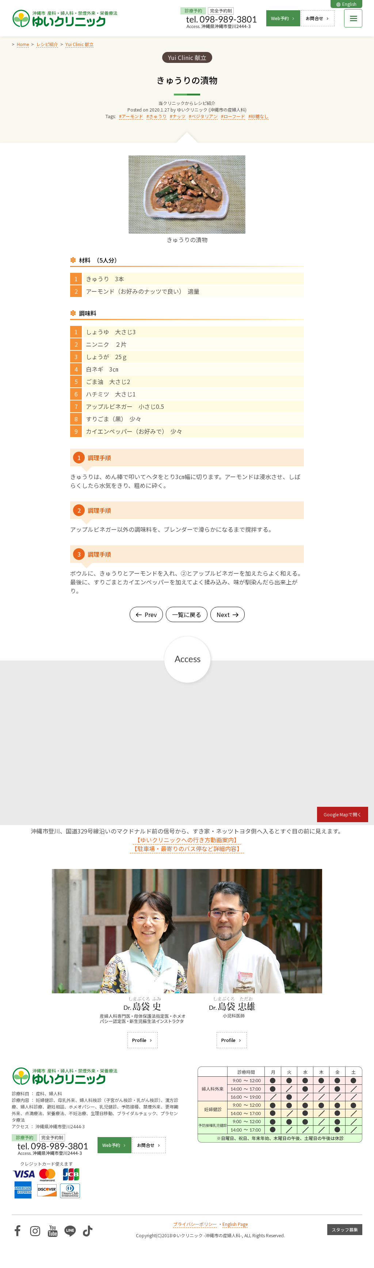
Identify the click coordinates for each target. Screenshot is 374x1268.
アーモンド (132, 116)
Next (223, 614)
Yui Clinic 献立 (187, 57)
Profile (139, 1040)
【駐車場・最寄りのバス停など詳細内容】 (187, 848)
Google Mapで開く (343, 814)
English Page (235, 1224)
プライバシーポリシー (195, 1224)
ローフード (234, 116)
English (349, 4)
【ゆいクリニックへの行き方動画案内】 (187, 839)
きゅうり (158, 116)
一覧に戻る (186, 614)
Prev (151, 614)
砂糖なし (259, 116)
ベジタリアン (204, 116)
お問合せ (314, 18)
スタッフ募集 (345, 1229)
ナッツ (179, 116)
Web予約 (280, 18)
